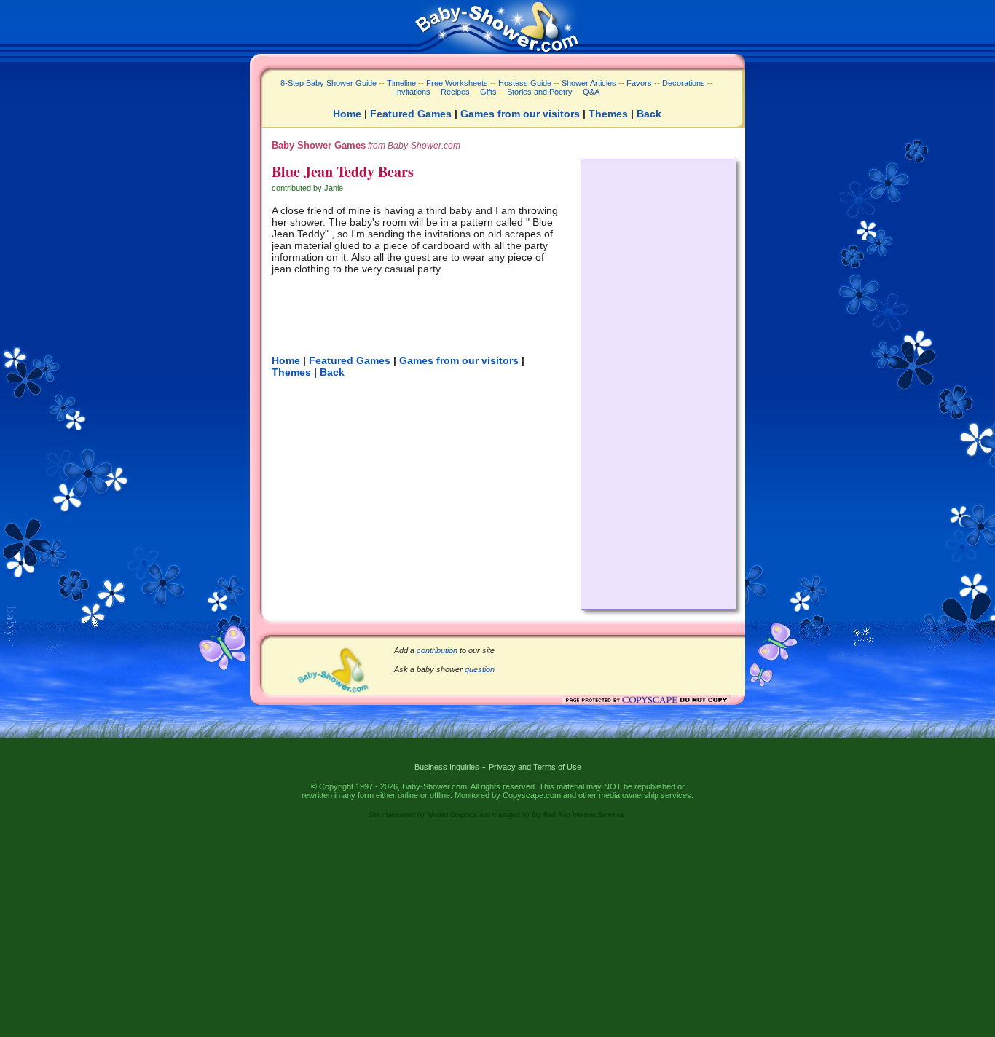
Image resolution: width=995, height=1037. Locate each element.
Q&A (591, 91)
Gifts (488, 91)
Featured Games (411, 113)
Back (649, 113)
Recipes (454, 91)
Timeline (401, 83)
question (480, 669)
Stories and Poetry (540, 91)
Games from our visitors (520, 113)
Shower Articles (589, 83)
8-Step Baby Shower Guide (328, 83)
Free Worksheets (457, 83)
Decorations (683, 83)
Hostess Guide (524, 83)
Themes (608, 113)
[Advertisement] (658, 380)
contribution (437, 650)
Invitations (412, 91)
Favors (639, 83)
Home (347, 113)
